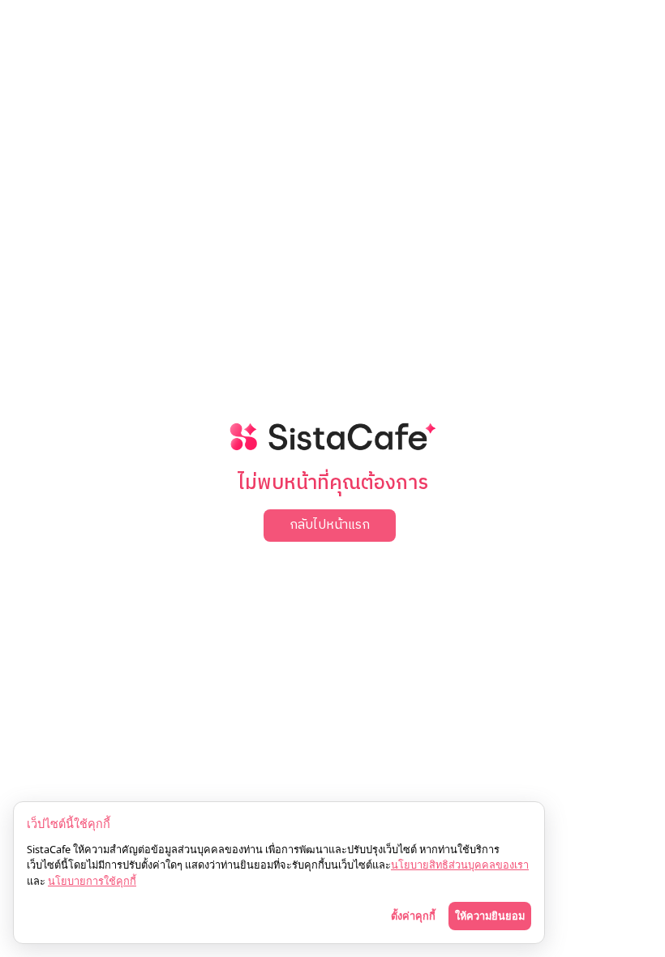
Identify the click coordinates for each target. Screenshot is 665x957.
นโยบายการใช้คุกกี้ (92, 880)
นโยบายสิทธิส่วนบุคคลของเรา (460, 864)
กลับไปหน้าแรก (330, 525)
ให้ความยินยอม (490, 915)
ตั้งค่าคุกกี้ (413, 915)
